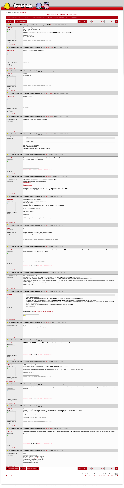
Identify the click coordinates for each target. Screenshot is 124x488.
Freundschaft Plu (68, 485)
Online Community (86, 485)
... (105, 21)
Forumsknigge (73, 14)
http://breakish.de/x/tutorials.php (43, 311)
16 (111, 21)
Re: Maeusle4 (49, 176)
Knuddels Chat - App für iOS (47, 485)
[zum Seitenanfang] (10, 44)
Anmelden (23, 12)
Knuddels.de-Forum (12, 17)
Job (107, 485)
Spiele (75, 485)
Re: (51, 24)
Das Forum (20, 17)
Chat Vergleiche (95, 485)
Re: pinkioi (48, 322)
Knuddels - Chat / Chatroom (100, 475)
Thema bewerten (20, 21)
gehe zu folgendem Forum (84, 473)
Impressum (102, 485)
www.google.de (35, 458)
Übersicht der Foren (52, 14)
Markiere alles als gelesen (12, 475)
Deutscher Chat (19, 485)
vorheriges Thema (13, 468)
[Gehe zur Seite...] (116, 21)
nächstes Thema (32, 468)
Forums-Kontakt (89, 475)
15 (108, 21)
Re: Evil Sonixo (49, 47)
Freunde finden (59, 485)
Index (23, 468)
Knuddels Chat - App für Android (32, 485)
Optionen (9, 21)
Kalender (62, 14)
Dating (79, 485)
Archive (26, 17)
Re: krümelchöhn (49, 70)
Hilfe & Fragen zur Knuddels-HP (37, 17)
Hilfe (67, 14)
